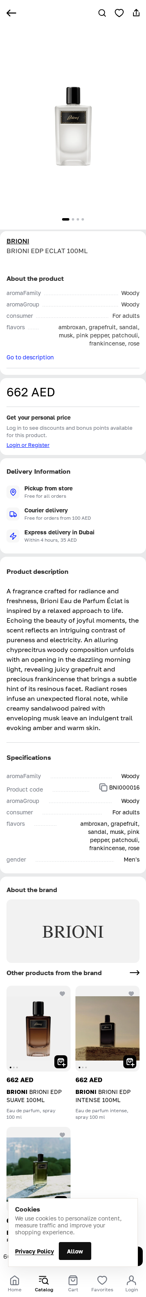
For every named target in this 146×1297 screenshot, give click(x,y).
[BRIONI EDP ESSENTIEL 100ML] (38, 1170)
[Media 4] (83, 219)
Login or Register (27, 445)
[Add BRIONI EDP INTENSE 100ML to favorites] (131, 994)
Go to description (30, 357)
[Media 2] (73, 219)
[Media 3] (78, 219)
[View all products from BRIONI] (135, 973)
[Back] (11, 13)
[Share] (136, 13)
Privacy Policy (34, 1251)
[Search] (102, 13)
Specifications (28, 757)
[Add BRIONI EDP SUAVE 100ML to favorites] (62, 994)
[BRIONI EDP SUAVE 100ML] (38, 1029)
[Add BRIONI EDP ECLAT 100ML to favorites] (119, 13)
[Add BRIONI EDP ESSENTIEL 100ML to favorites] (62, 1135)
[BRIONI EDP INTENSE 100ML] (107, 1029)
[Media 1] (65, 219)
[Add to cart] (60, 1061)
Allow (75, 1251)
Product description (37, 571)
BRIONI (17, 241)
